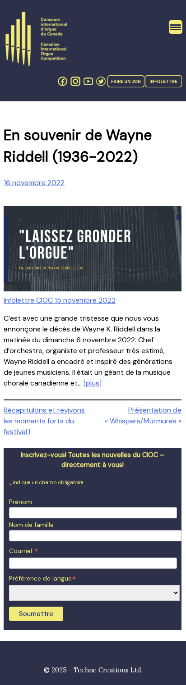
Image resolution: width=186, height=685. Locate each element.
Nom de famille (31, 525)
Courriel (23, 551)
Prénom (20, 502)
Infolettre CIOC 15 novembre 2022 (60, 300)
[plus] (93, 383)
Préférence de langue (42, 578)
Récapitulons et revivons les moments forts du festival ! (44, 420)
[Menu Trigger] (175, 27)
